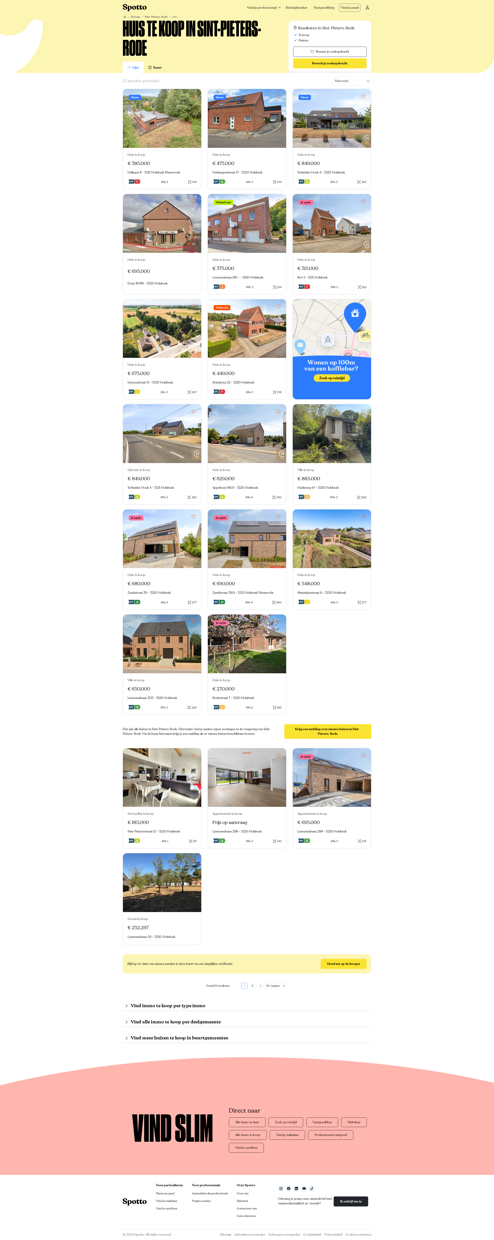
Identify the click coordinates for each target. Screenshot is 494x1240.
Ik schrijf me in (351, 1201)
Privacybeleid (333, 1234)
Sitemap (225, 1234)
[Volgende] (260, 986)
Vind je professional (262, 8)
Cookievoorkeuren (358, 1234)
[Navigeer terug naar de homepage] (135, 7)
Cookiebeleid (312, 1234)
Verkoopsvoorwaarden (284, 1234)
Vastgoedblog (324, 8)
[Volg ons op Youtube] (304, 1189)
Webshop (354, 1122)
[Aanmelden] (367, 8)
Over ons (243, 1193)
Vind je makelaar (287, 1135)
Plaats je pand (165, 1193)
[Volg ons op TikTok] (312, 1189)
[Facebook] (289, 1189)
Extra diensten (246, 1216)
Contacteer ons (247, 1208)
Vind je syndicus (246, 1148)
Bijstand (242, 1201)
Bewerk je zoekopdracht (330, 63)
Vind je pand (350, 8)
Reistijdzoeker (296, 8)
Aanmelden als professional (210, 1193)
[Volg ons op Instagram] (281, 1189)
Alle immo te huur (247, 1122)
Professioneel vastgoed (331, 1135)
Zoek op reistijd (286, 1122)
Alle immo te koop (247, 1135)
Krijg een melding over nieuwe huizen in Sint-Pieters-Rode (327, 731)
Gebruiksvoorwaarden (249, 1234)
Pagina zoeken (201, 1201)
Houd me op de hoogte (343, 964)
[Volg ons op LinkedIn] (296, 1189)
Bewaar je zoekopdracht (332, 52)
